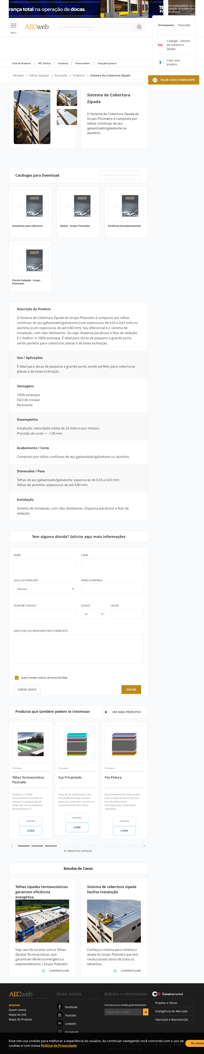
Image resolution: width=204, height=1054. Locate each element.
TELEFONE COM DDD (25, 605)
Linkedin (70, 1024)
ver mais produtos (126, 712)
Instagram (71, 1032)
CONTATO (30, 821)
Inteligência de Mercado (171, 1011)
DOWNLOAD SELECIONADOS (120, 175)
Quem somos (17, 1010)
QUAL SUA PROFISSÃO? (26, 580)
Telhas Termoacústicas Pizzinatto (28, 779)
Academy (63, 63)
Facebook (71, 1007)
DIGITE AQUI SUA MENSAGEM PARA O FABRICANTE (41, 631)
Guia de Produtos (21, 63)
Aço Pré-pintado (70, 777)
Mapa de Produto (20, 1019)
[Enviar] (145, 1011)
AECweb (18, 75)
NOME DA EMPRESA (91, 580)
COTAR (30, 830)
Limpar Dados (27, 689)
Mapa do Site (17, 1014)
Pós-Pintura (113, 777)
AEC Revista (44, 63)
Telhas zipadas (39, 75)
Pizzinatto (61, 75)
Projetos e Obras (166, 1003)
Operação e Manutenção (171, 1019)
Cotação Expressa (107, 63)
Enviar (131, 689)
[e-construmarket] (167, 993)
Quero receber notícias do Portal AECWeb (44, 677)
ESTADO (85, 605)
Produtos (79, 75)
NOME (17, 555)
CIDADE (115, 605)
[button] (12, 846)
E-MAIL (84, 555)
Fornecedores (82, 63)
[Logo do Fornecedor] (166, 25)
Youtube (70, 1015)
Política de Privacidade (59, 1045)
